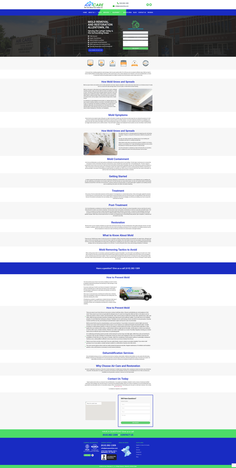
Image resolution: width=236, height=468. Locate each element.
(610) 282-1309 (118, 386)
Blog (135, 12)
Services (106, 12)
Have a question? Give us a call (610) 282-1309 (118, 268)
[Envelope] (150, 4)
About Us (91, 12)
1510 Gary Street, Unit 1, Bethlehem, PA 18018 (109, 451)
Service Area (127, 12)
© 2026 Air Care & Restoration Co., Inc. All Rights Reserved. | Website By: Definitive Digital (118, 466)
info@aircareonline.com (109, 448)
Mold (100, 12)
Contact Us (142, 12)
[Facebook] (147, 4)
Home (85, 12)
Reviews (150, 12)
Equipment (116, 12)
